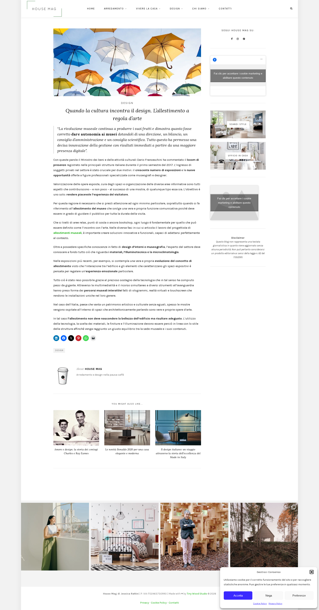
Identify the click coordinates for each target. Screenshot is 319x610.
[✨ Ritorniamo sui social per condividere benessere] (55, 537)
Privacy (144, 602)
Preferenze (299, 595)
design (59, 350)
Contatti (225, 8)
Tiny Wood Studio (197, 593)
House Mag (93, 369)
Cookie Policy (260, 603)
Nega (268, 595)
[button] (311, 572)
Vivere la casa (147, 8)
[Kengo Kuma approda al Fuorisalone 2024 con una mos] (194, 537)
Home (91, 8)
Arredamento (114, 8)
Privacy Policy (275, 603)
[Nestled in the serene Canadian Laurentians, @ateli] (264, 537)
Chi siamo (199, 8)
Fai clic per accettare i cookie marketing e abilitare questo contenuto (238, 75)
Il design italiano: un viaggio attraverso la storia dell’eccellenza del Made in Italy (178, 453)
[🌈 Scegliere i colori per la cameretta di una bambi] (125, 537)
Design (175, 8)
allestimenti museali (67, 233)
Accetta (238, 595)
